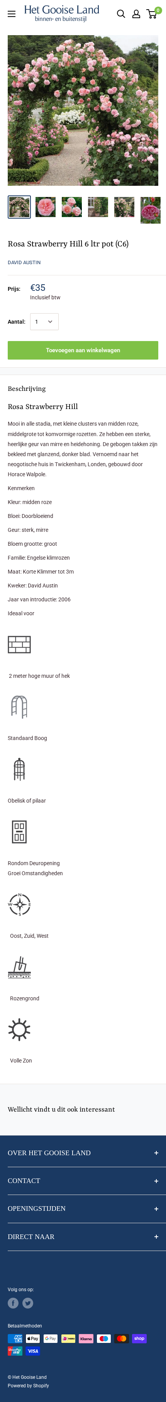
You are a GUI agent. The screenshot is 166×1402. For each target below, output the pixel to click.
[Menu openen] (11, 14)
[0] (152, 14)
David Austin (24, 262)
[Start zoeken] (121, 14)
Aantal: (16, 322)
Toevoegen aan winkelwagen (83, 350)
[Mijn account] (136, 14)
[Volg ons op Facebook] (13, 1303)
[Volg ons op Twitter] (27, 1303)
